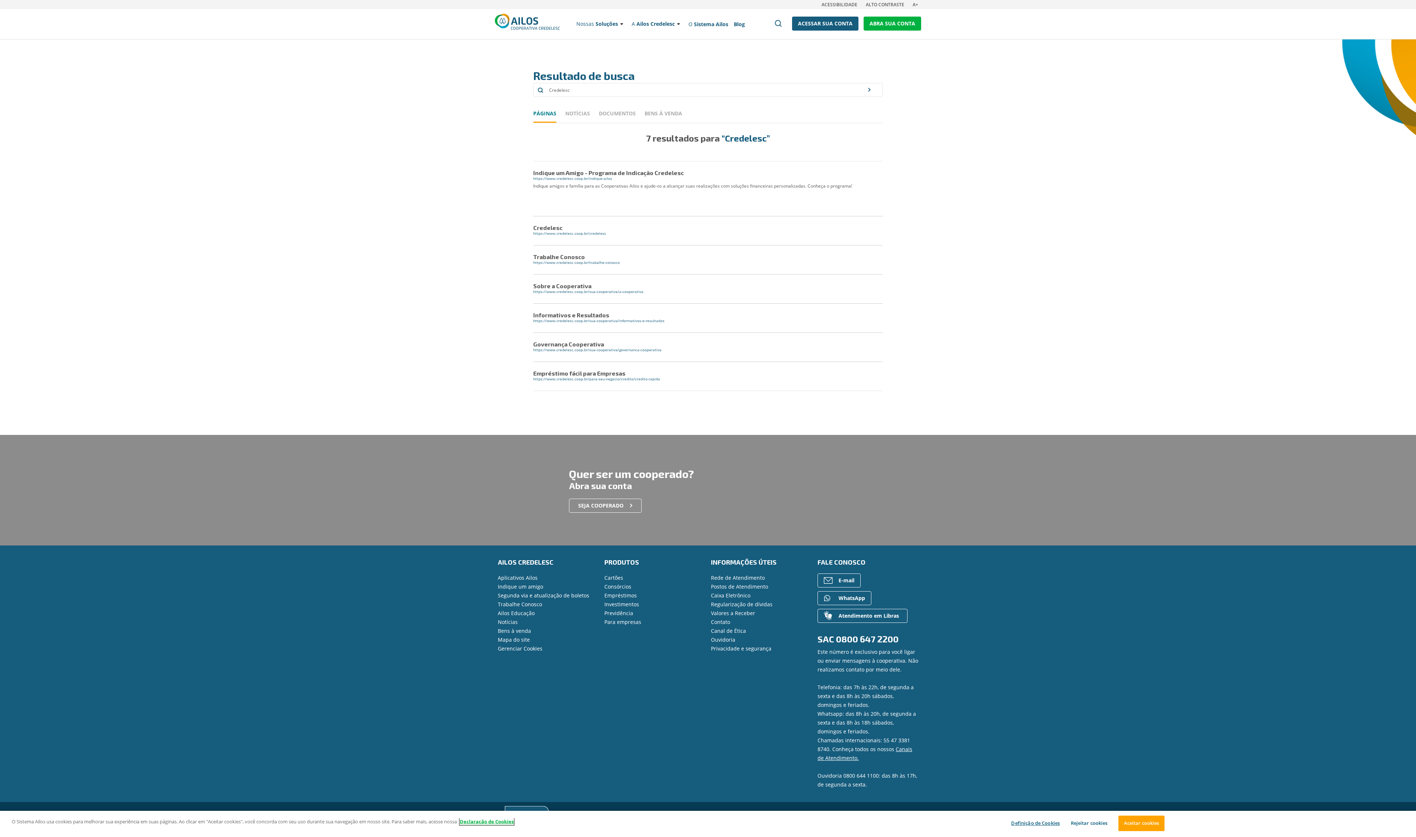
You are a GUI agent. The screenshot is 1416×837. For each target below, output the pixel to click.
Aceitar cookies (1141, 823)
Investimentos (621, 604)
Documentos (617, 113)
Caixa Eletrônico (730, 595)
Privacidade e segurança (741, 648)
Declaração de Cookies (487, 821)
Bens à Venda (663, 113)
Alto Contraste (885, 4)
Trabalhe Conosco (520, 604)
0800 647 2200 (867, 639)
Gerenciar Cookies (520, 648)
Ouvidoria (723, 639)
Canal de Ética (728, 630)
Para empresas (622, 621)
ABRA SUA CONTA (892, 23)
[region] (708, 824)
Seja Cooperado (601, 505)
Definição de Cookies (1035, 823)
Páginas (544, 113)
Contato (720, 621)
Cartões (613, 577)
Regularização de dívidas (742, 604)
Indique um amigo (520, 586)
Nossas (597, 23)
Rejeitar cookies (1089, 823)
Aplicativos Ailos (518, 577)
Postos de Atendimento (739, 586)
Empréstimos (620, 595)
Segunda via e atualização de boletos (543, 595)
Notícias (577, 113)
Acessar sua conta (825, 23)
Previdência (618, 613)
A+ (915, 4)
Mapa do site (514, 639)
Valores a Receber (733, 613)
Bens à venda (514, 630)
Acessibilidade (839, 4)
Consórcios (617, 586)
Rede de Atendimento (738, 577)
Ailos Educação (516, 613)
